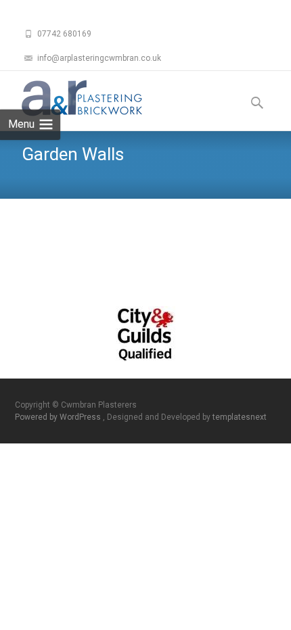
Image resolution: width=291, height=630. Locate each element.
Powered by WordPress (59, 417)
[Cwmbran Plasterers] (71, 98)
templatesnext (239, 417)
